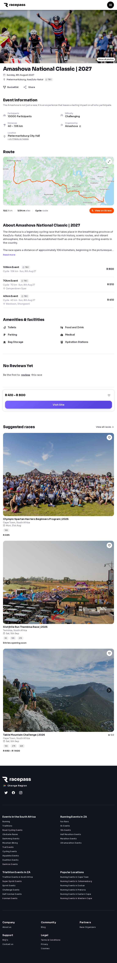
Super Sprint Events (12, 881)
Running (6, 821)
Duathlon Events (10, 860)
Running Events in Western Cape (76, 898)
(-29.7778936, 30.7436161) (18, 139)
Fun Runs (64, 821)
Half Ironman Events (12, 894)
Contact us (7, 944)
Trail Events (8, 847)
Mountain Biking (10, 843)
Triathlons (7, 826)
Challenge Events (10, 890)
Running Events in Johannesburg (76, 881)
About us (6, 927)
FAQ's (5, 940)
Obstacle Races (10, 834)
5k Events (65, 826)
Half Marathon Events (70, 834)
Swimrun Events (10, 864)
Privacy (44, 944)
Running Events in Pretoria (73, 890)
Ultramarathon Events (71, 843)
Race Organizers (88, 927)
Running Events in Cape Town (74, 877)
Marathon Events (68, 838)
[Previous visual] (7, 474)
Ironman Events (10, 898)
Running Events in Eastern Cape (75, 894)
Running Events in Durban (72, 885)
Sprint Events (8, 885)
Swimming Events (10, 838)
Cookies (45, 948)
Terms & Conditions (50, 940)
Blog (43, 927)
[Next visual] (109, 474)
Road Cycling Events (12, 830)
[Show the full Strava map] (109, 161)
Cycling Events (9, 851)
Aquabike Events (10, 856)
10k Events (65, 830)
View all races (103, 427)
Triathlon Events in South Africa (17, 877)
